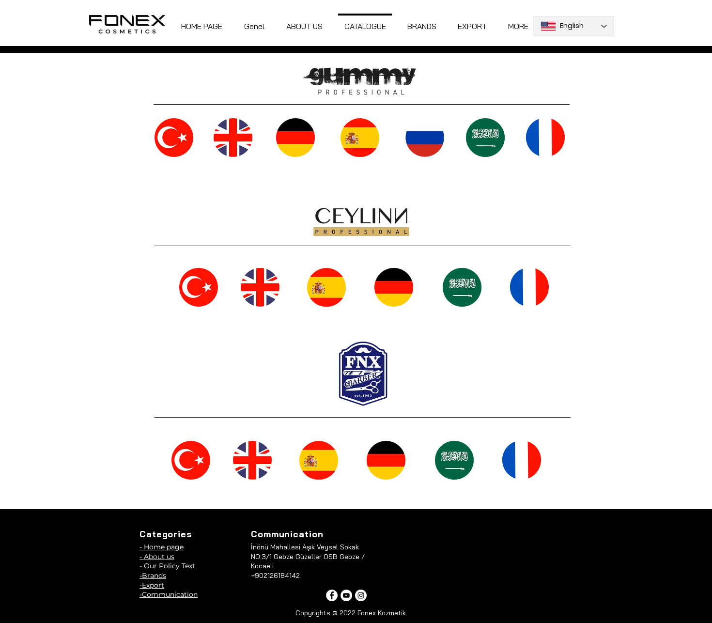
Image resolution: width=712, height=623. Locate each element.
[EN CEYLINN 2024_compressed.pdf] (260, 288)
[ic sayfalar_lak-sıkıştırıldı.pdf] (191, 461)
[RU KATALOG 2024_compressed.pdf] (425, 138)
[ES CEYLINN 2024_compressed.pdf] (326, 288)
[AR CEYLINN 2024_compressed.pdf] (462, 288)
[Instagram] (361, 595)
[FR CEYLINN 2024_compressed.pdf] (529, 288)
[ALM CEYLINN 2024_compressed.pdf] (394, 288)
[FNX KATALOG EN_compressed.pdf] (252, 461)
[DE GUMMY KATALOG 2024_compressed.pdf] (295, 138)
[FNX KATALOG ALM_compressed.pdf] (386, 461)
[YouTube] (346, 595)
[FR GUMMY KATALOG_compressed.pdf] (545, 138)
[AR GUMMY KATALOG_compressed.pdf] (485, 138)
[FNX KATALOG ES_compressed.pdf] (319, 461)
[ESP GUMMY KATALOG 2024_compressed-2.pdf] (360, 138)
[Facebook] (332, 595)
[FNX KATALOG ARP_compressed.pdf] (454, 461)
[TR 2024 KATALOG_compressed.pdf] (174, 138)
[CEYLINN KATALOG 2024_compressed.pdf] (198, 288)
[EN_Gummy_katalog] (233, 138)
